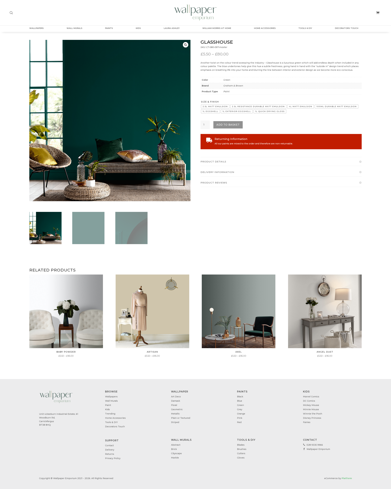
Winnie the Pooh (312, 413)
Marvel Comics (311, 396)
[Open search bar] (11, 12)
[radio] (215, 106)
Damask (175, 400)
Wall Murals (74, 28)
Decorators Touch (346, 28)
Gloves (241, 457)
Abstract (175, 444)
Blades (241, 444)
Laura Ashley (172, 28)
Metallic (175, 413)
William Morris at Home (216, 28)
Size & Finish (210, 101)
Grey (239, 409)
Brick (174, 449)
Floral (174, 405)
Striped (175, 422)
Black (240, 396)
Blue (239, 400)
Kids (138, 28)
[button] (185, 45)
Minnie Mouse (311, 409)
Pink (239, 418)
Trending (110, 413)
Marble (175, 457)
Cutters (241, 453)
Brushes (241, 449)
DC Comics (309, 400)
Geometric (177, 409)
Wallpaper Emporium (316, 449)
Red (239, 422)
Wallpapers (36, 28)
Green (226, 80)
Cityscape (176, 453)
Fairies (306, 422)
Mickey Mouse (311, 405)
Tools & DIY (305, 28)
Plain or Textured (180, 418)
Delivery (109, 449)
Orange (241, 413)
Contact (109, 445)
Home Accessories (265, 28)
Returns (109, 454)
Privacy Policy (113, 458)
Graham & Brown (233, 85)
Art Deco (176, 396)
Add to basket (228, 124)
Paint (226, 91)
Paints (109, 28)
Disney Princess (312, 418)
